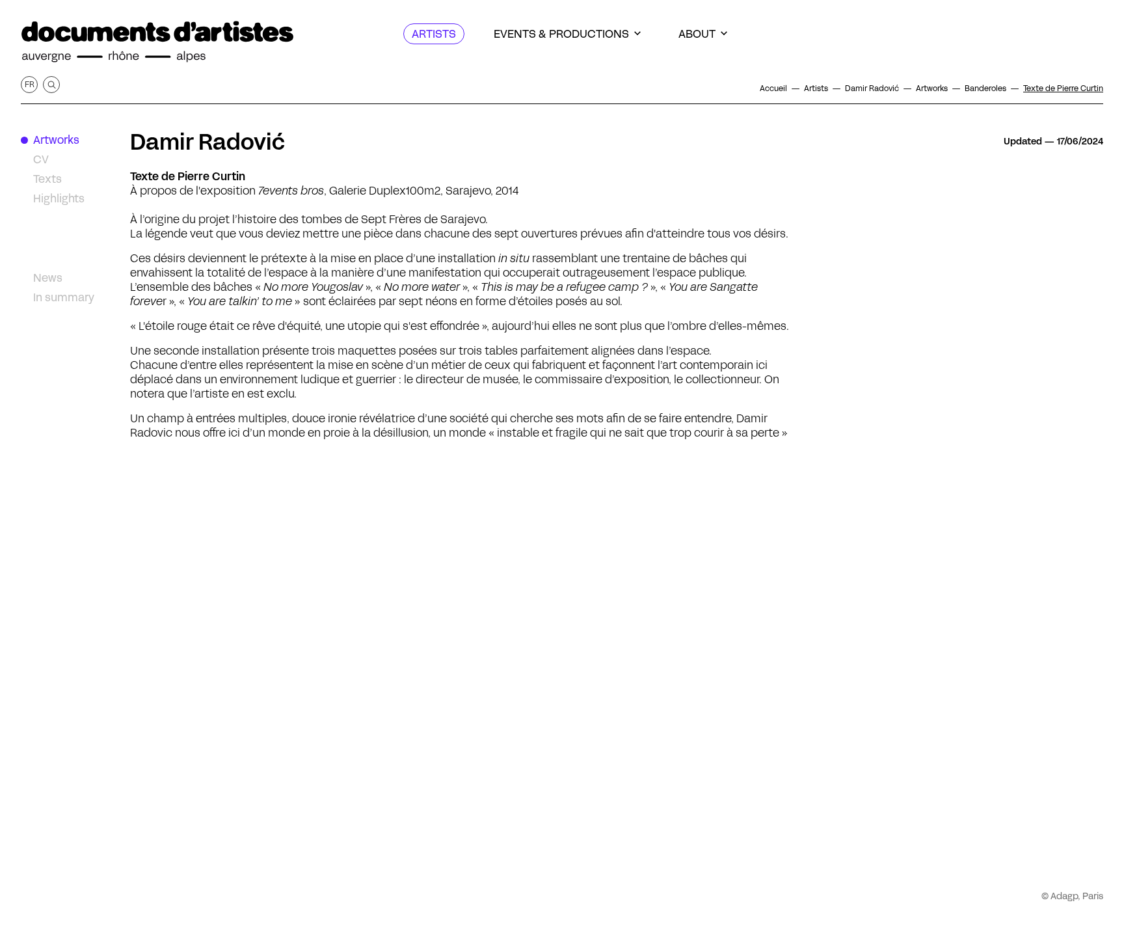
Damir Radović (207, 141)
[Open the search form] (51, 84)
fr (29, 84)
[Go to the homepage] (157, 42)
